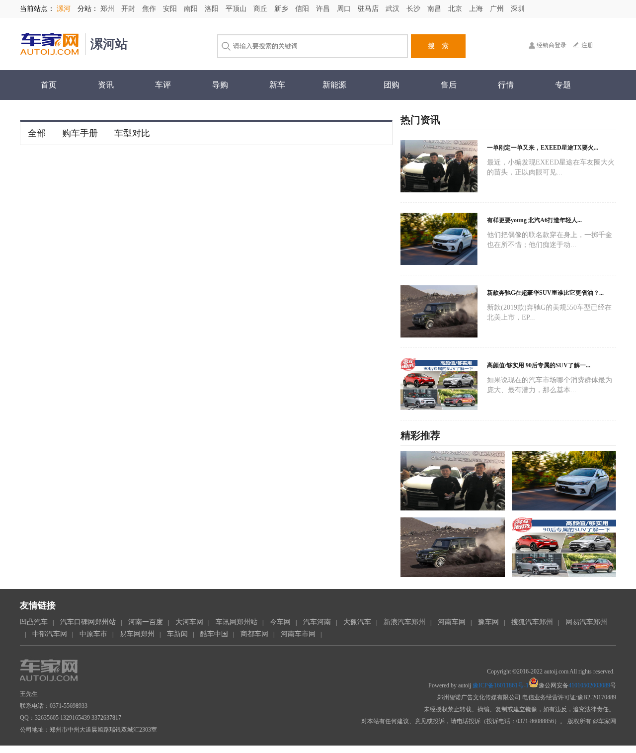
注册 (587, 45)
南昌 (435, 8)
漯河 (64, 8)
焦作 (150, 8)
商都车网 (254, 634)
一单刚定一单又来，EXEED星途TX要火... (542, 147)
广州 (498, 8)
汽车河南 (317, 622)
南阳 (192, 8)
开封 (129, 8)
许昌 (324, 8)
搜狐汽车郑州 (532, 622)
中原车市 (93, 634)
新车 (277, 85)
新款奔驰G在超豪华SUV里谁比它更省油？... (545, 292)
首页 (49, 85)
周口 (345, 8)
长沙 (414, 8)
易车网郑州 (137, 634)
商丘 (261, 8)
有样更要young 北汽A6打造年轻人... (534, 220)
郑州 (108, 8)
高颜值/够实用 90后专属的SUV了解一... (538, 365)
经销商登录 (551, 45)
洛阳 (213, 8)
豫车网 (488, 622)
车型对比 (132, 133)
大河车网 (189, 622)
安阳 (171, 8)
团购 (391, 85)
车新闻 (177, 634)
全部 (37, 133)
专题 (563, 85)
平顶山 (237, 8)
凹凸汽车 (34, 622)
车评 (163, 85)
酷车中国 (214, 634)
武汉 (393, 8)
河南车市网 (298, 634)
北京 (456, 8)
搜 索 (438, 46)
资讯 (106, 85)
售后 (449, 85)
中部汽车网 (49, 634)
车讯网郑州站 (236, 622)
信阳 (303, 8)
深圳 (518, 8)
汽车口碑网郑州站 (88, 622)
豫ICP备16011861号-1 (501, 685)
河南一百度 (145, 622)
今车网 (280, 622)
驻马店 (369, 8)
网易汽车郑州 (586, 622)
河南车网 (452, 622)
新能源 (334, 85)
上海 (477, 8)
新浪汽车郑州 (404, 622)
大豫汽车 (357, 622)
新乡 (282, 8)
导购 (220, 85)
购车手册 (80, 133)
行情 (506, 85)
